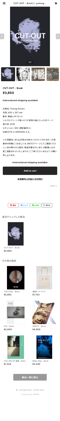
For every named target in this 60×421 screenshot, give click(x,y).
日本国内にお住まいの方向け (30, 179)
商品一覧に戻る (30, 377)
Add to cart (30, 170)
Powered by (27, 394)
